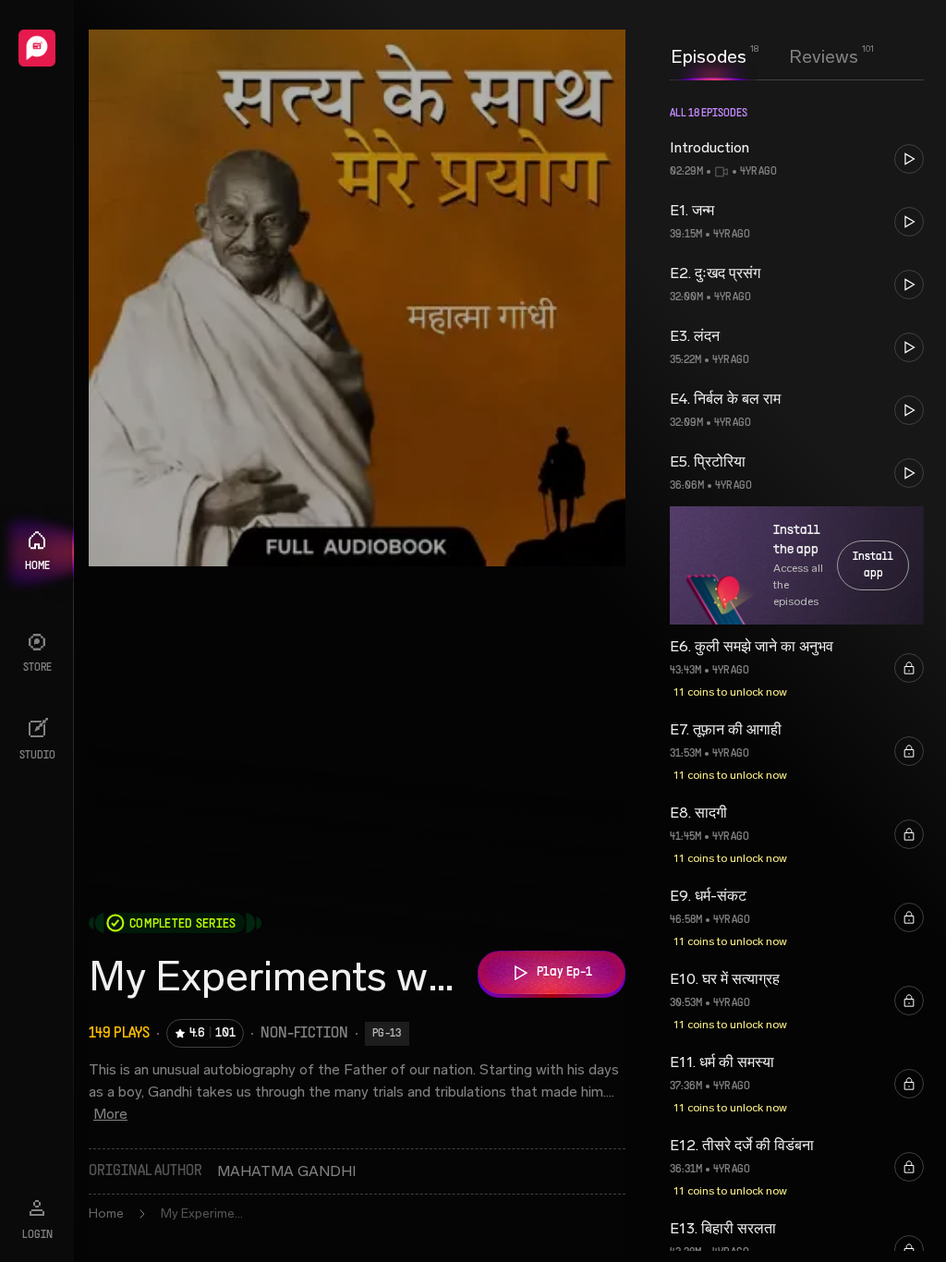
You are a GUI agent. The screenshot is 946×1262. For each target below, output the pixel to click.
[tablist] (764, 56)
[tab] (708, 54)
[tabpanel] (796, 671)
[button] (796, 158)
